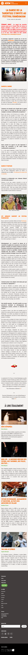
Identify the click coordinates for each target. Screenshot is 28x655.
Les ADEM (3, 589)
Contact (2, 599)
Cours (2, 578)
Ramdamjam (11, 40)
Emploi (2, 607)
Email (2, 617)
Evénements (3, 576)
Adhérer (2, 593)
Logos (2, 605)
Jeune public (3, 580)
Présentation (3, 591)
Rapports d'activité (4, 603)
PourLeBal (15, 102)
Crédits (11, 637)
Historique (2, 597)
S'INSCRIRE (24, 626)
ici (20, 388)
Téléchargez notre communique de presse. (11, 34)
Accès (2, 601)
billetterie (4, 585)
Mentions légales (4, 637)
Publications (3, 582)
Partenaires (3, 595)
